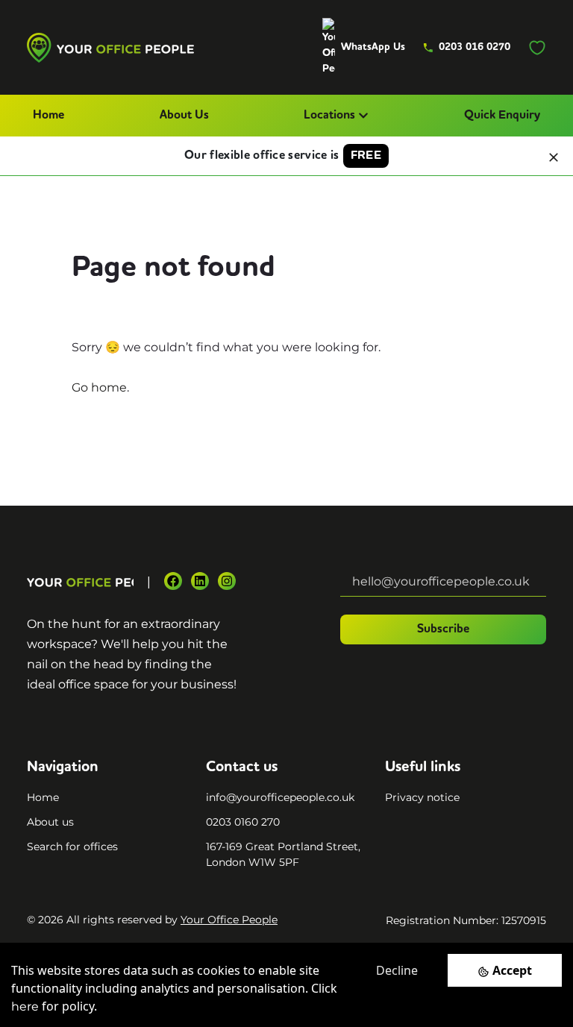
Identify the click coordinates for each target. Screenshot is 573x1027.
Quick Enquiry (502, 116)
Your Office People (229, 919)
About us (50, 822)
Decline (397, 970)
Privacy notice (422, 797)
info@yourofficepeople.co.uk (280, 797)
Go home (99, 387)
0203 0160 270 (243, 822)
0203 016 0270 (474, 47)
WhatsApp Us (373, 47)
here (25, 1006)
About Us (184, 116)
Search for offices (72, 846)
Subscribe (443, 629)
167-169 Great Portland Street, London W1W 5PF (283, 854)
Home (48, 116)
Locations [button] (329, 116)
